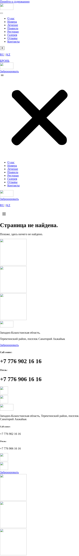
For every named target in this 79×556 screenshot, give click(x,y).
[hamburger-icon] (1, 13)
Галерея (12, 34)
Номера (12, 21)
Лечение (12, 25)
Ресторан (13, 31)
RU (2, 54)
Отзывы (12, 38)
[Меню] (4, 214)
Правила (12, 28)
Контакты (13, 41)
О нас (11, 18)
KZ (8, 54)
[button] (39, 115)
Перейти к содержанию (15, 1)
